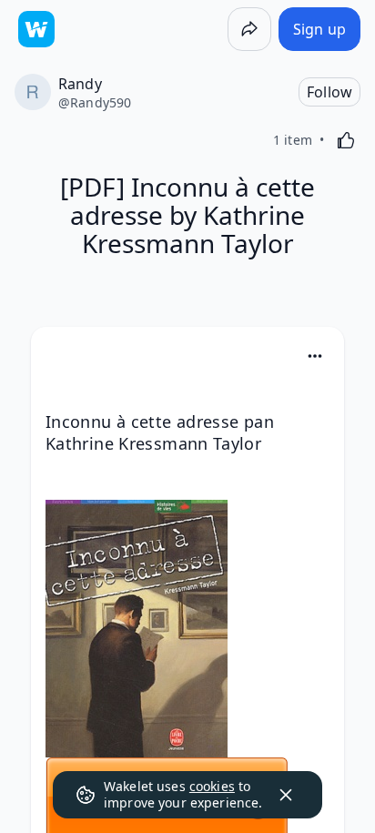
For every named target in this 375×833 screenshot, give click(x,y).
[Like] (345, 140)
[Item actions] (314, 356)
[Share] (249, 29)
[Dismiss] (285, 794)
